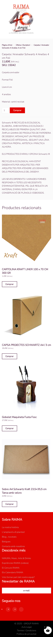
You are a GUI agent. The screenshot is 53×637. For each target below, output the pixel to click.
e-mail (26, 590)
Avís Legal (26, 627)
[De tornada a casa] (21, 19)
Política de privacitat (26, 634)
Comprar (17, 110)
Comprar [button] (9, 284)
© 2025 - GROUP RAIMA (26, 623)
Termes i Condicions (26, 630)
